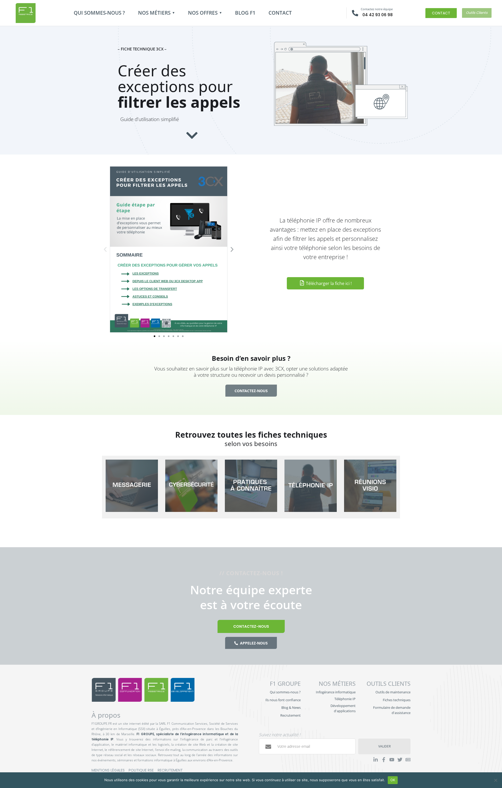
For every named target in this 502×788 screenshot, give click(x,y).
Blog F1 (245, 12)
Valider (384, 746)
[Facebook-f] (383, 759)
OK (392, 780)
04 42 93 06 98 (377, 15)
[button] (105, 249)
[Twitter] (399, 759)
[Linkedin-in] (375, 759)
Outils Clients (477, 12)
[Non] (495, 780)
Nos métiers (154, 12)
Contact (280, 12)
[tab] (132, 487)
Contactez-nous (251, 626)
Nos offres (203, 12)
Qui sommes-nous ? (99, 12)
